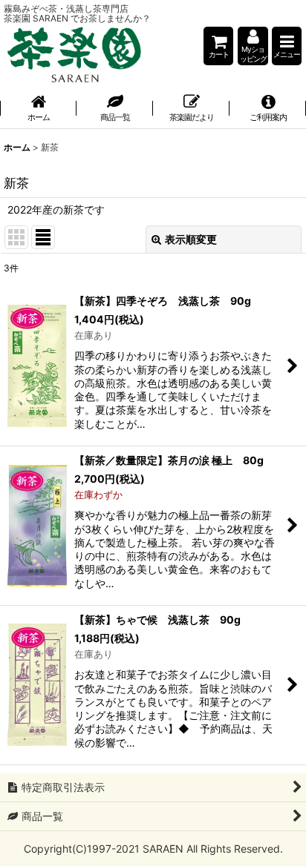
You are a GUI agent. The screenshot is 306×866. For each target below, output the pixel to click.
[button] (287, 46)
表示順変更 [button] (191, 239)
